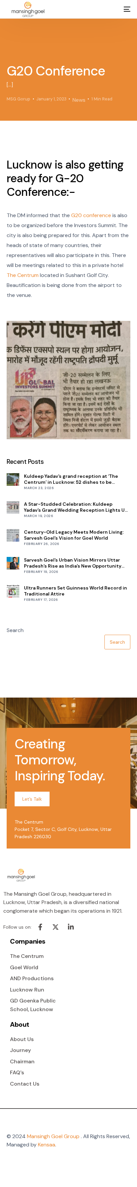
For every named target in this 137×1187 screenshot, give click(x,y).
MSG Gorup (18, 99)
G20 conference (91, 215)
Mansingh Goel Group (53, 1136)
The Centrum (23, 275)
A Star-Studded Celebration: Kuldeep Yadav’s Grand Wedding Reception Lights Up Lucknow (76, 507)
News (78, 99)
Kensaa (46, 1144)
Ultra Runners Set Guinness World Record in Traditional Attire (75, 591)
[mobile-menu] (122, 9)
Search (15, 630)
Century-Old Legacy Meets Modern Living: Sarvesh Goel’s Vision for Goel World (74, 535)
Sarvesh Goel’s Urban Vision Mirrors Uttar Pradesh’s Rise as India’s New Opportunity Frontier (72, 563)
